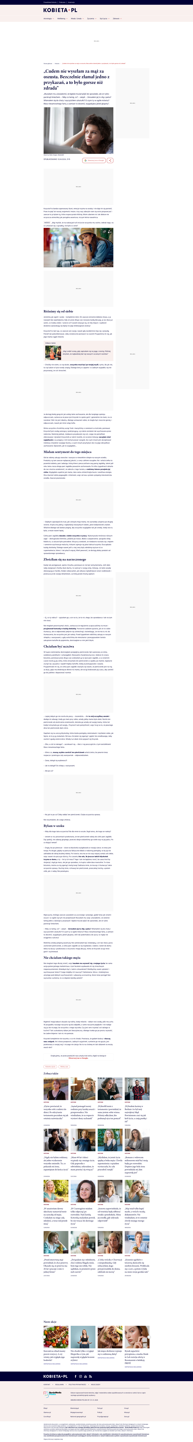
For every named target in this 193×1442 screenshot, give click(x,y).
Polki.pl (99, 1412)
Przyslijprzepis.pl (102, 1417)
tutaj (61, 1439)
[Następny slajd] (149, 1337)
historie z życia (50, 1067)
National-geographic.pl (78, 1417)
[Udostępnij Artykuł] (110, 160)
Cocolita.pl (47, 1417)
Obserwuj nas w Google (95, 160)
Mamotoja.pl (74, 1408)
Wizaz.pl (127, 1412)
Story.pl (126, 1417)
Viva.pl (126, 1408)
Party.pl (99, 1408)
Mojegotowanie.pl (76, 1412)
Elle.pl (45, 1408)
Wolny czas (64, 1067)
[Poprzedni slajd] (44, 1337)
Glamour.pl (47, 1412)
